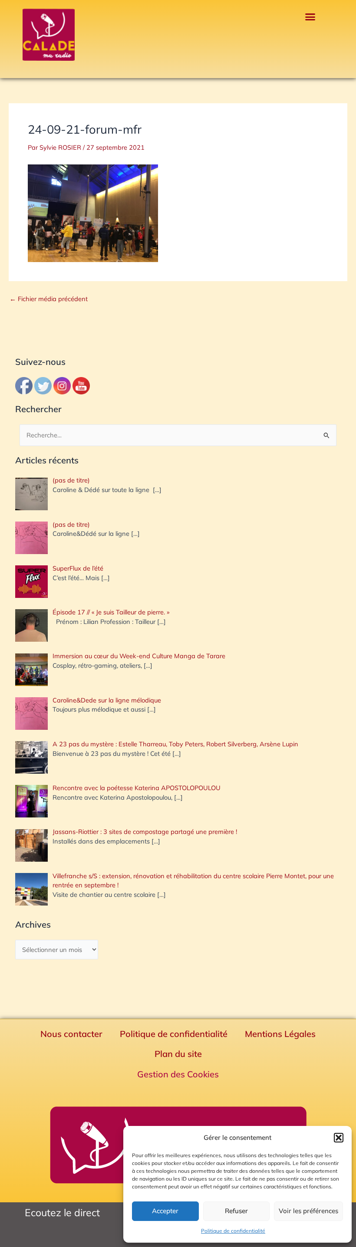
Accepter (165, 1211)
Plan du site (178, 1053)
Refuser (236, 1211)
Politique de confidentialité (233, 1230)
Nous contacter (71, 1033)
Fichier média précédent (49, 299)
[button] (338, 1137)
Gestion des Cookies (178, 1074)
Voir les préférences (308, 1211)
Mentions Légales (280, 1033)
